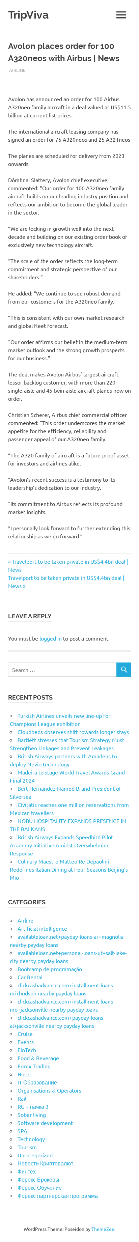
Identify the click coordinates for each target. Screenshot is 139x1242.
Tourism (27, 1147)
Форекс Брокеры (38, 1179)
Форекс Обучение (40, 1187)
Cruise (25, 1033)
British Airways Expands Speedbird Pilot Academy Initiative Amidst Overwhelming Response (61, 845)
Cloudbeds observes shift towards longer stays (73, 731)
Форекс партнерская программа (58, 1195)
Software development (45, 1122)
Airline (17, 70)
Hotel (24, 1074)
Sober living (32, 1114)
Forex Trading (34, 1066)
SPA (22, 1130)
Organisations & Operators (49, 1090)
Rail (22, 1098)
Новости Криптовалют (45, 1163)
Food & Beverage (38, 1057)
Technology (31, 1138)
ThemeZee (102, 1229)
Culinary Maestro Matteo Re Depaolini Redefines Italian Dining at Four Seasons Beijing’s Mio (69, 869)
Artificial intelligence (42, 928)
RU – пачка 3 (33, 1106)
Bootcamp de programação (50, 968)
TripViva (28, 14)
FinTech (27, 1049)
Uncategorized (35, 1155)
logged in (50, 638)
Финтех (27, 1171)
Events (26, 1041)
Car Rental (30, 976)
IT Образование (37, 1082)
